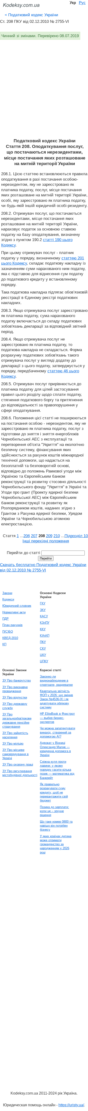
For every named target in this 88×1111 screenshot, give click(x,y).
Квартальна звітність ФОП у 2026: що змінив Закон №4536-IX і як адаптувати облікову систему (56, 699)
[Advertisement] (44, 92)
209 (49, 535)
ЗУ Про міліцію (12, 743)
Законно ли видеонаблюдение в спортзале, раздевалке (56, 680)
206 (26, 535)
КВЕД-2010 (10, 638)
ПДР (5, 618)
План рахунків (12, 625)
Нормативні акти (14, 612)
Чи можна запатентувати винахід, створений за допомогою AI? (57, 732)
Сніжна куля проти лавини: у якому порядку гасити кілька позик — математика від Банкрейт (57, 770)
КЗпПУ (44, 622)
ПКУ (43, 642)
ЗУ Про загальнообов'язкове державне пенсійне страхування (16, 720)
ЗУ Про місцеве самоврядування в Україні (15, 754)
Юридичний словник (16, 605)
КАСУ (44, 616)
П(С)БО (7, 631)
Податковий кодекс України (31, 14)
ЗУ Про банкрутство (16, 680)
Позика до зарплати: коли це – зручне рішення (54, 811)
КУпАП (44, 635)
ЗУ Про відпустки (14, 697)
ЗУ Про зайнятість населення (15, 735)
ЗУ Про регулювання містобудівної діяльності (19, 773)
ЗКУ (43, 610)
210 (57, 535)
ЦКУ (43, 655)
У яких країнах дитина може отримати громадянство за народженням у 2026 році (55, 844)
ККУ (43, 629)
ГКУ (42, 603)
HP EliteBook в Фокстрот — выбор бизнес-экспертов (57, 718)
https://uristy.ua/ (71, 1105)
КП (4, 644)
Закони (7, 593)
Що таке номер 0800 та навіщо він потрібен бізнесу (56, 826)
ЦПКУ (44, 661)
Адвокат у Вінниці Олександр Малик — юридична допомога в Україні (55, 749)
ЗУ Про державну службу (14, 706)
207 (34, 535)
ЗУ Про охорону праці (17, 764)
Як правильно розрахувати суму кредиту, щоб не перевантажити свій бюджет (54, 792)
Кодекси (8, 599)
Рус (82, 2)
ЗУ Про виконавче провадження (15, 689)
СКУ (43, 648)
